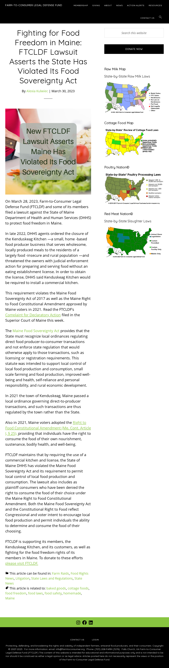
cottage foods (78, 588)
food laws (35, 593)
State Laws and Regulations (52, 578)
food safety (53, 593)
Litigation (23, 578)
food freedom (15, 593)
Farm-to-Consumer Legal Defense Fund (33, 5)
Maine (10, 598)
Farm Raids (60, 573)
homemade (72, 593)
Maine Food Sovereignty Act (36, 330)
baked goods (56, 588)
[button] (160, 17)
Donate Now (134, 49)
